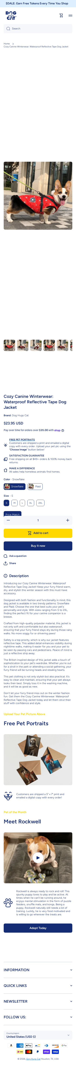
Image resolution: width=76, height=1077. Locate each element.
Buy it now (38, 545)
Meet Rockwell (22, 821)
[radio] (14, 486)
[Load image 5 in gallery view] (62, 345)
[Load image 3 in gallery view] (36, 345)
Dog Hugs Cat (33, 1059)
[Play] (38, 857)
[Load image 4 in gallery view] (49, 345)
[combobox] (38, 28)
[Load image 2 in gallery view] (22, 345)
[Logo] (11, 15)
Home (7, 43)
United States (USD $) (21, 1036)
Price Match (13, 514)
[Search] (7, 28)
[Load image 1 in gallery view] (9, 345)
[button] (10, 563)
